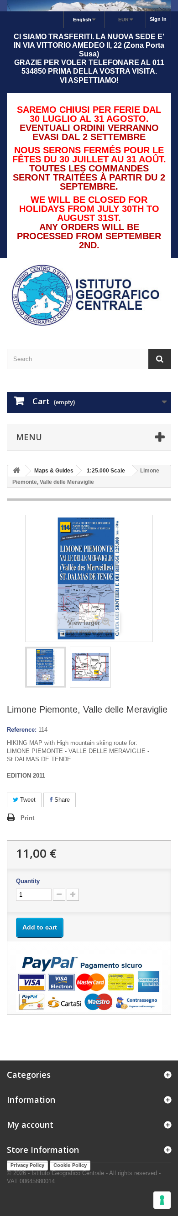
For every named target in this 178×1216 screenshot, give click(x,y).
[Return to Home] (16, 471)
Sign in (158, 19)
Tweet (27, 799)
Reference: (22, 729)
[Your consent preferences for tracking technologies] (162, 1200)
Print (27, 817)
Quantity (28, 881)
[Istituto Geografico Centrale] (89, 295)
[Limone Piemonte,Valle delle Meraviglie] (46, 667)
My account (30, 1124)
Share (61, 799)
